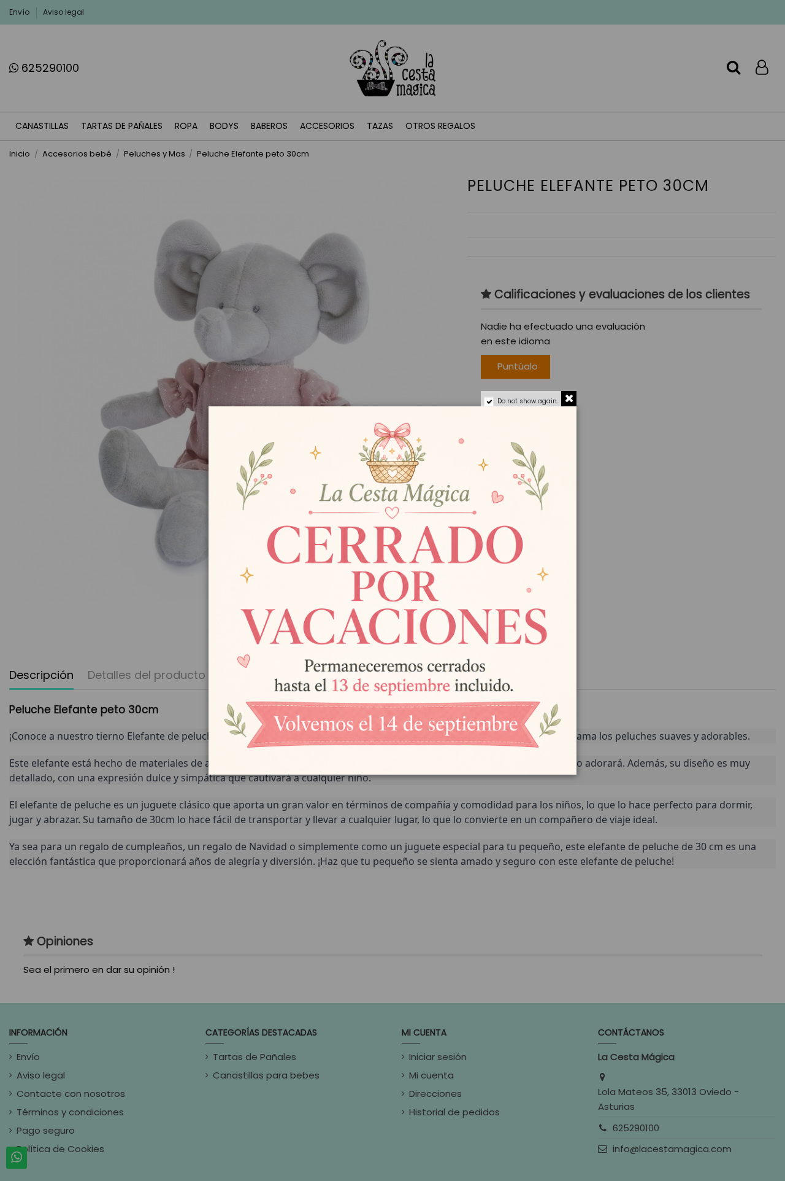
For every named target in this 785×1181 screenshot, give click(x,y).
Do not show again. (527, 401)
